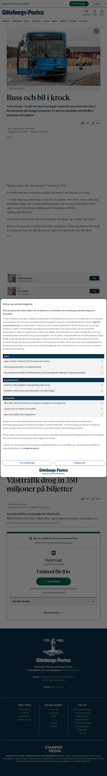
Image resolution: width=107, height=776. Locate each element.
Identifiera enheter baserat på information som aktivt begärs (29, 390)
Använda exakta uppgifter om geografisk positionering (27, 385)
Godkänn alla (79, 463)
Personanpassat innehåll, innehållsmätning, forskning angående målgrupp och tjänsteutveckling (44, 372)
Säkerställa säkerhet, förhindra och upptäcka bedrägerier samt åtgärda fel (35, 403)
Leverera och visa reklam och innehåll (20, 408)
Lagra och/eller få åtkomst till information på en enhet (27, 361)
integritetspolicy (31, 448)
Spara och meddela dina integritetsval (20, 414)
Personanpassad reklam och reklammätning (22, 367)
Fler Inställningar (27, 463)
